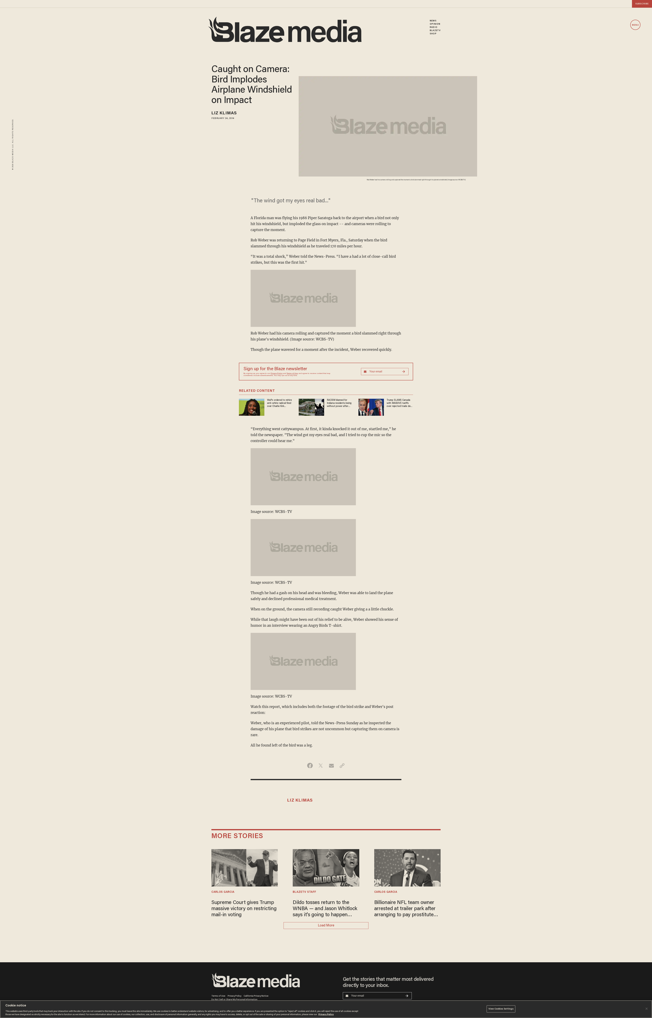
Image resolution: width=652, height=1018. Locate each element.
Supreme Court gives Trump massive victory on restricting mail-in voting (243, 909)
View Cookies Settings (500, 1009)
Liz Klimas (224, 113)
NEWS (433, 21)
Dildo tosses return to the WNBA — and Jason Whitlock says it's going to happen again (325, 909)
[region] (326, 1009)
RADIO (433, 27)
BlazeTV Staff (304, 892)
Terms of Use (292, 373)
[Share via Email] (331, 765)
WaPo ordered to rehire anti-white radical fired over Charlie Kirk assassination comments (280, 403)
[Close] (646, 1008)
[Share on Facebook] (310, 765)
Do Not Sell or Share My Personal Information (234, 999)
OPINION (435, 24)
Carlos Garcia (222, 892)
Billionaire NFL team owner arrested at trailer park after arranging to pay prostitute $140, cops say (405, 909)
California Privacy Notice (256, 996)
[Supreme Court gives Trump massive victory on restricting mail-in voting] (244, 867)
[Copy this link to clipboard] (342, 765)
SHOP (433, 34)
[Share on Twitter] (320, 765)
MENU (635, 25)
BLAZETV (435, 30)
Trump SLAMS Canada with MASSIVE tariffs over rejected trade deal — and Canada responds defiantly (399, 403)
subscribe (642, 4)
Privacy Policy (277, 373)
